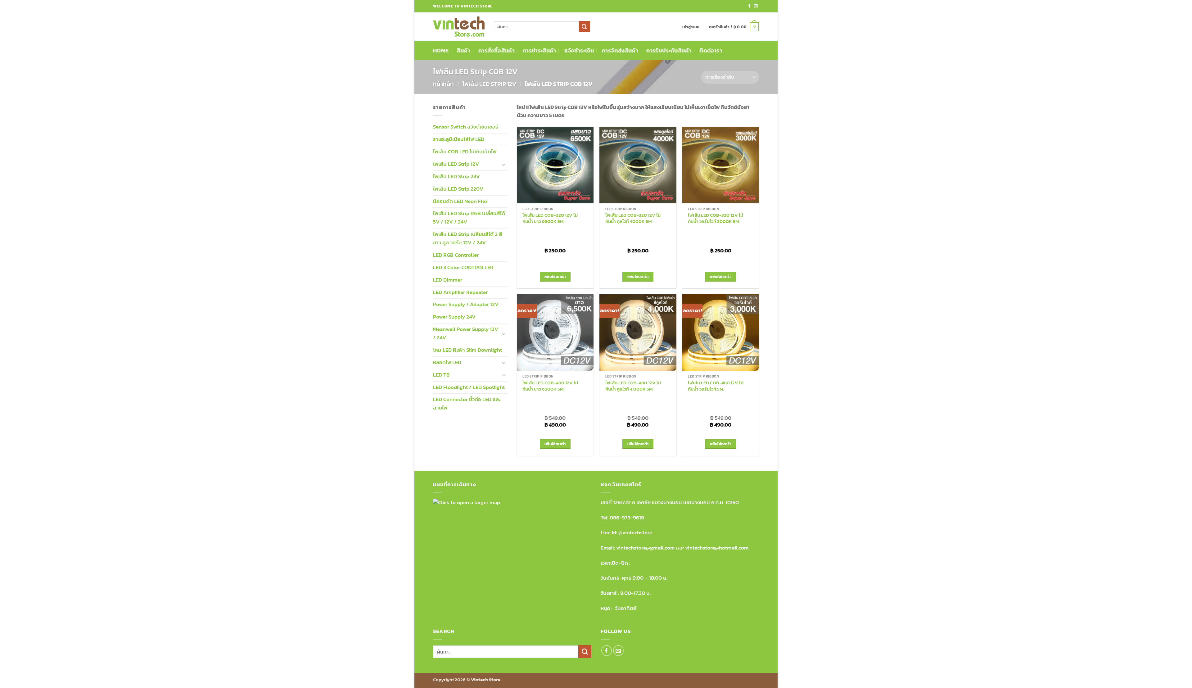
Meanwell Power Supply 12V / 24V (465, 333)
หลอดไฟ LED (447, 362)
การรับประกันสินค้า (668, 50)
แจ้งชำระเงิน (579, 50)
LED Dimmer (447, 280)
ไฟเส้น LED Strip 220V (458, 189)
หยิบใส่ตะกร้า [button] (555, 276)
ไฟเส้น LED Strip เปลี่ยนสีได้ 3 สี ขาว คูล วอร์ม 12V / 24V (467, 238)
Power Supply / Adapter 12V (466, 304)
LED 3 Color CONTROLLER (463, 267)
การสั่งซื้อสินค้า (496, 50)
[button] (690, 26)
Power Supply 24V (454, 317)
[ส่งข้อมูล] (584, 26)
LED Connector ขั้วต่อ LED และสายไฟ (466, 404)
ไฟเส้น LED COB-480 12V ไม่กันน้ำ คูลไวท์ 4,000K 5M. (633, 386)
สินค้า (463, 50)
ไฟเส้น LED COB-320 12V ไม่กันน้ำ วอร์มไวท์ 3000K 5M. (715, 218)
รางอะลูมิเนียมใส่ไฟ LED (458, 139)
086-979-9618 (627, 518)
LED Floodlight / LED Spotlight (469, 387)
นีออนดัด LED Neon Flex (460, 201)
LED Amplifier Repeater (460, 292)
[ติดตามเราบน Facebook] (749, 6)
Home (441, 50)
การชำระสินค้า (539, 50)
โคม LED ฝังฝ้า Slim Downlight (467, 350)
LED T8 (441, 375)
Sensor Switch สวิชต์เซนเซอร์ (465, 127)
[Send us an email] (756, 6)
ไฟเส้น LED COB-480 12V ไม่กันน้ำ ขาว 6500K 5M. (550, 386)
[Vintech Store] (459, 26)
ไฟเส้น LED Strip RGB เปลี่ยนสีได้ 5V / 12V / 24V (469, 218)
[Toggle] (504, 164)
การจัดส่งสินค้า (620, 50)
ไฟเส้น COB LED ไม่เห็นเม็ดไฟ (464, 152)
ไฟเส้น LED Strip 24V (456, 176)
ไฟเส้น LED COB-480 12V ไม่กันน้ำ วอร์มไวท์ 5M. (715, 386)
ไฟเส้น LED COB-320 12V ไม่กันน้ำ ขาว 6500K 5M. (550, 218)
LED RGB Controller (456, 255)
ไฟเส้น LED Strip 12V (490, 83)
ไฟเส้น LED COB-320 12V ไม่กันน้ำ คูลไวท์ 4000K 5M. (633, 218)
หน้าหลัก (443, 83)
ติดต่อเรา (710, 50)
